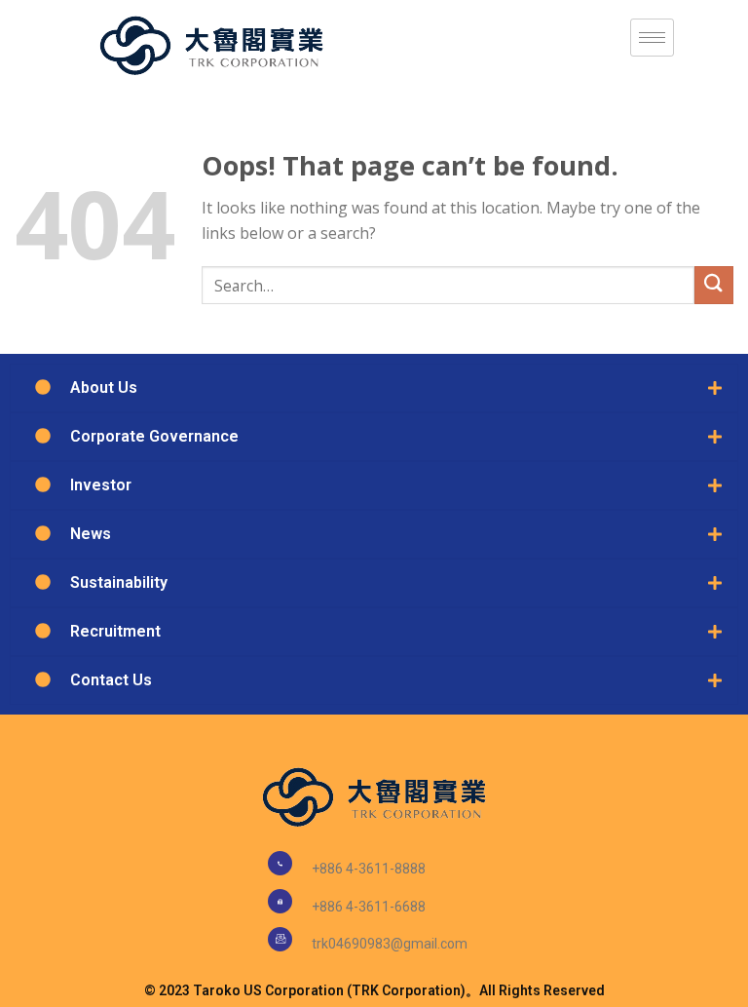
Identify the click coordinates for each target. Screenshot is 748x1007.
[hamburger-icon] (652, 38)
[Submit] (713, 285)
